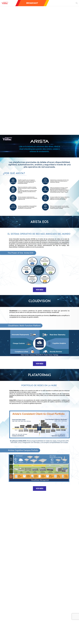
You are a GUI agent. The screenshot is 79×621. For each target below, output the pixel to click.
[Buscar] (77, 3)
